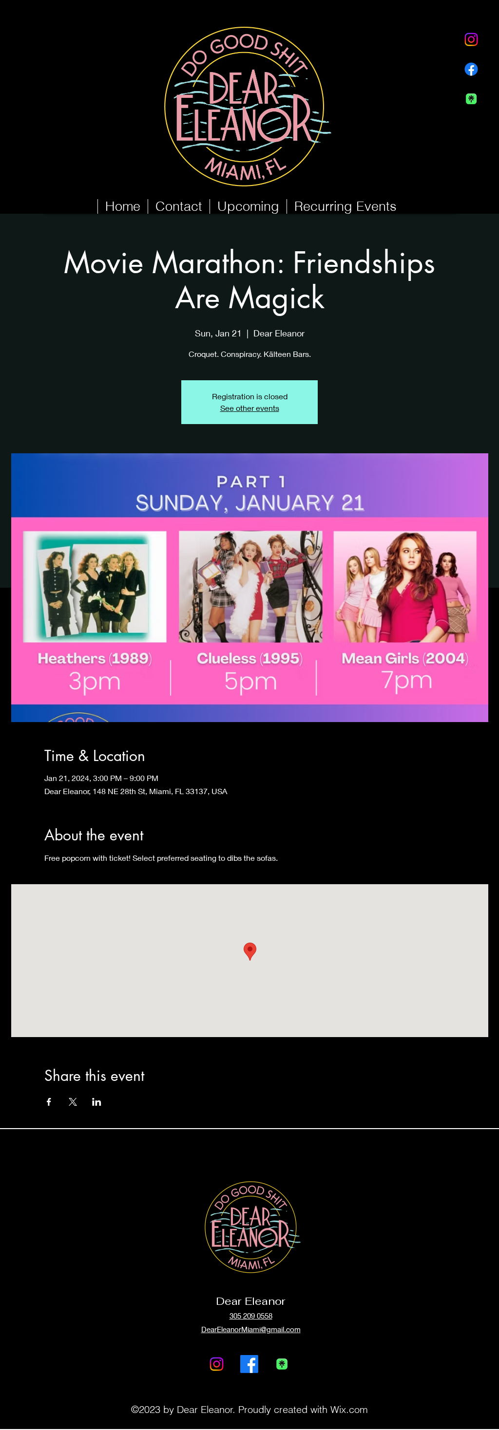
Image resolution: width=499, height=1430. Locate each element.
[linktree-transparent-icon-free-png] (471, 99)
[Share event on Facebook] (49, 1102)
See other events (249, 407)
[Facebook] (471, 69)
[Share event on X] (72, 1102)
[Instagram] (471, 39)
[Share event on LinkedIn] (96, 1102)
